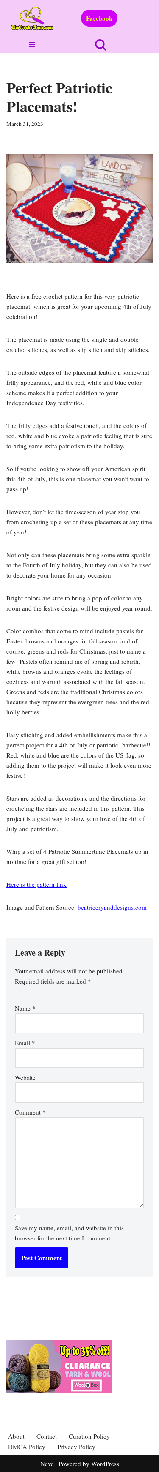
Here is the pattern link (36, 884)
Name (25, 1008)
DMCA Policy (26, 1446)
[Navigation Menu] (32, 45)
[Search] (100, 45)
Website (25, 1077)
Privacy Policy (76, 1446)
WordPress (105, 1463)
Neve (47, 1463)
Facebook (99, 18)
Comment (30, 1112)
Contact (46, 1436)
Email (25, 1043)
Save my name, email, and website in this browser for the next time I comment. (69, 1233)
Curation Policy (89, 1436)
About (16, 1436)
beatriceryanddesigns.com (112, 907)
